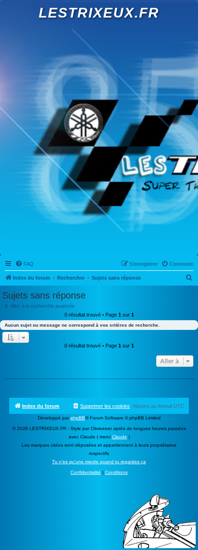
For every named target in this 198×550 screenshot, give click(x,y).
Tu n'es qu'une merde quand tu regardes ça (99, 461)
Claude (119, 436)
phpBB (77, 417)
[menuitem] (24, 263)
